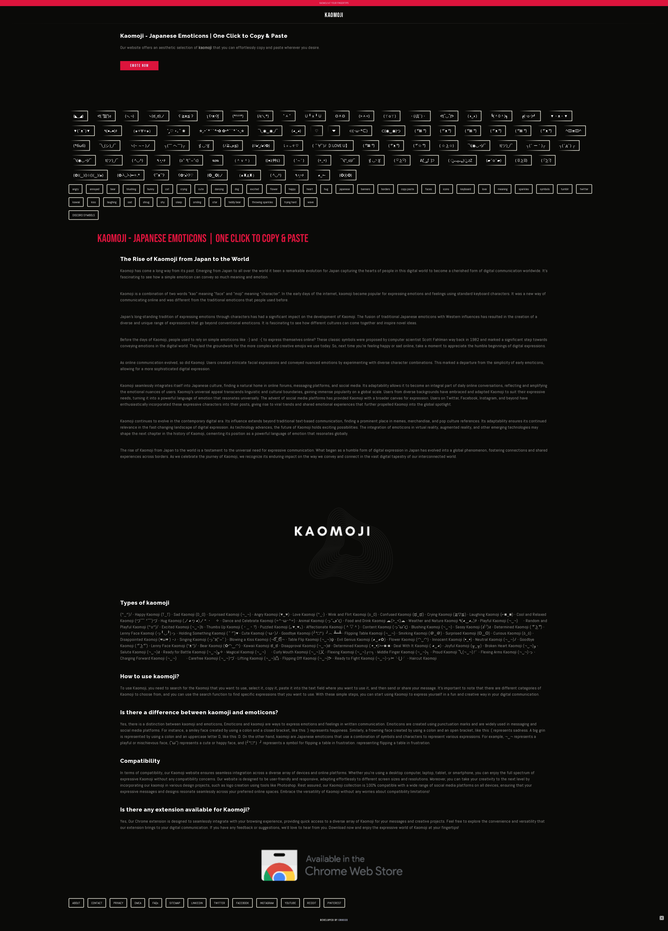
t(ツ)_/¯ (506, 145)
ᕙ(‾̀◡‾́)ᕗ (447, 115)
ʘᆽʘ (340, 115)
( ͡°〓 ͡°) (420, 130)
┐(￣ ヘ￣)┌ (174, 145)
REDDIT (311, 903)
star (214, 202)
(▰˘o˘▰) (493, 160)
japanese (344, 189)
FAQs (155, 903)
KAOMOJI (334, 15)
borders (385, 189)
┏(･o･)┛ (529, 115)
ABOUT (76, 903)
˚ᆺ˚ (287, 115)
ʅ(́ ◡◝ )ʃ (374, 160)
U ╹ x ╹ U (313, 115)
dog (237, 189)
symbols (545, 189)
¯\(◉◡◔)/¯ (477, 145)
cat (167, 189)
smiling (197, 202)
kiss (93, 202)
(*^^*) (238, 115)
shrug (146, 202)
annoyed (94, 189)
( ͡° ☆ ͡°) (419, 145)
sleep (179, 202)
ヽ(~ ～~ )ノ (140, 145)
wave (311, 202)
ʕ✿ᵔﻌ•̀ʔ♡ (185, 175)
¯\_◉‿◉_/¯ (268, 130)
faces (428, 189)
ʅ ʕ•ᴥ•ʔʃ (213, 115)
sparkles (524, 189)
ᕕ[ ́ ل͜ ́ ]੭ (427, 160)
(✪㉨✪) (345, 175)
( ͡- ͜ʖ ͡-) (546, 160)
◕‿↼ (321, 175)
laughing (112, 202)
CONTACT (96, 903)
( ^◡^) (137, 160)
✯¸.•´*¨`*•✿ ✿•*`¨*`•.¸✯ (221, 130)
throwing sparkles (262, 202)
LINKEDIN (197, 903)
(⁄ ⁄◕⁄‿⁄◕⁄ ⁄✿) (261, 145)
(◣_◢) (78, 115)
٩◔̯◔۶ (161, 160)
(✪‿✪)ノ (215, 175)
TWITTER (219, 903)
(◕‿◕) (296, 130)
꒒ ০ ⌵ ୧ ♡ (291, 145)
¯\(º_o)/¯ (348, 160)
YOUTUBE (290, 903)
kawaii (76, 202)
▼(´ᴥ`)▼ (81, 130)
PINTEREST (334, 903)
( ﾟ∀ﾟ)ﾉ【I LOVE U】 (330, 145)
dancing (219, 189)
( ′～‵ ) (299, 160)
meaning (503, 189)
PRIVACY (118, 903)
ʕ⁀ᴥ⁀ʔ (159, 175)
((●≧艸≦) (273, 160)
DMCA (137, 903)
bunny (150, 189)
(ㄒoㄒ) (390, 115)
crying (183, 189)
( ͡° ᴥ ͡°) (445, 130)
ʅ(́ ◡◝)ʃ (204, 145)
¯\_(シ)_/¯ (107, 145)
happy (292, 189)
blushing (131, 189)
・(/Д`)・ (418, 115)
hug (326, 189)
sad (130, 202)
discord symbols (83, 215)
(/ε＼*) (263, 115)
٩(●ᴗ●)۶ (110, 130)
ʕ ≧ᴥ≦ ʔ (186, 115)
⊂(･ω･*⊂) (358, 130)
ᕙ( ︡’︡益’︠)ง (104, 115)
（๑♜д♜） (246, 175)
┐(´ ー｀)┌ (535, 145)
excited (254, 189)
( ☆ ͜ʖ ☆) (446, 145)
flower (274, 189)
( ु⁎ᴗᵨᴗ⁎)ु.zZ (460, 160)
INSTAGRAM (267, 903)
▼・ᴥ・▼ (559, 115)
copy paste (407, 189)
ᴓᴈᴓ (215, 160)
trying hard (290, 202)
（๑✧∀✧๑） (142, 130)
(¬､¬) (129, 115)
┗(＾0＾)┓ (499, 115)
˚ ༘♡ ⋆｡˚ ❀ (176, 130)
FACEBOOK (242, 903)
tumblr (565, 189)
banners (365, 189)
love (484, 189)
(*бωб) (79, 145)
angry (75, 189)
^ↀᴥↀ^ (573, 130)
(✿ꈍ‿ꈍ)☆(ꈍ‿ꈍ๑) (88, 175)
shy (163, 202)
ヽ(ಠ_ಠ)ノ (156, 115)
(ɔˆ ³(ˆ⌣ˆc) (189, 160)
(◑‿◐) (472, 115)
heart (310, 189)
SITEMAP (174, 903)
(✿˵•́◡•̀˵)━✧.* (128, 175)
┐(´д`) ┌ (567, 145)
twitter (584, 189)
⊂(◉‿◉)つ (391, 130)
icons (446, 189)
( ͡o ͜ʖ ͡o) (521, 160)
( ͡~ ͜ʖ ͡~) (400, 160)
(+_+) (322, 160)
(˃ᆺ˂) (364, 115)
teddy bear (234, 202)
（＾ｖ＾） (242, 160)
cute (201, 189)
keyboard (465, 189)
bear (113, 189)
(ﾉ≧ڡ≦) (230, 145)
